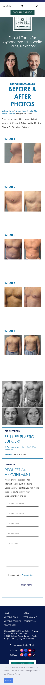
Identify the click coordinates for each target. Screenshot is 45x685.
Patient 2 (9, 186)
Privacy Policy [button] (13, 674)
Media (27, 613)
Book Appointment (22, 12)
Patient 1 (9, 139)
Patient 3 (9, 235)
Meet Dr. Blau (11, 617)
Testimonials (30, 617)
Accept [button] (8, 680)
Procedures (10, 625)
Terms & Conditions (18, 633)
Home (6, 613)
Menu (8, 6)
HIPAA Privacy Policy (21, 631)
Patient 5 (9, 330)
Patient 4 (9, 283)
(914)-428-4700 (19, 454)
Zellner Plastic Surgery (19, 438)
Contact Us (30, 621)
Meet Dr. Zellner (12, 621)
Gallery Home (8, 111)
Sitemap (7, 631)
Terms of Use (27, 575)
